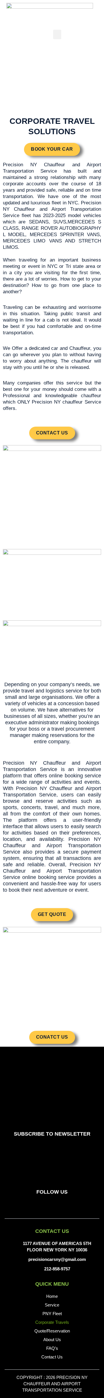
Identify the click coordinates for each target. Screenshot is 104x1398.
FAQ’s (52, 1348)
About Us (52, 1339)
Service (52, 1304)
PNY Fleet (52, 1313)
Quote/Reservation (52, 1330)
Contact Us (52, 1356)
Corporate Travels (52, 1322)
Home (52, 1296)
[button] (57, 34)
